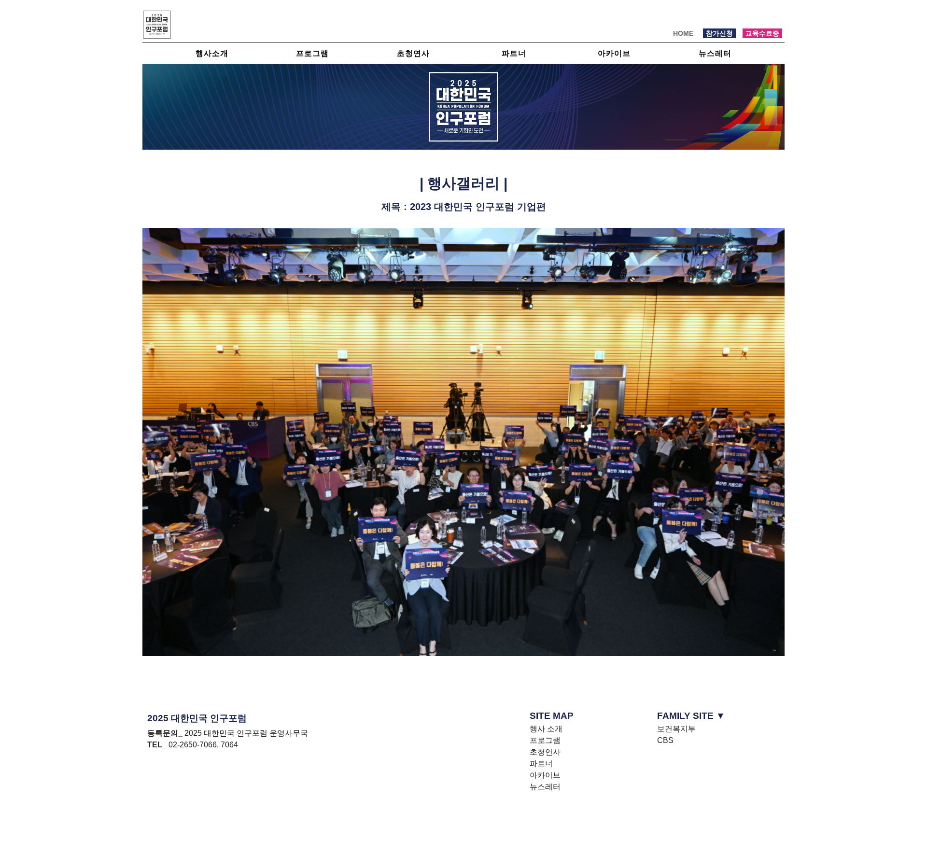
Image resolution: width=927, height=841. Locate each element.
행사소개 (212, 53)
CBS (665, 740)
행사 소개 (546, 729)
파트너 (514, 53)
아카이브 (614, 53)
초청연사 (413, 53)
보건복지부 (676, 729)
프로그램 (312, 53)
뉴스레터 (715, 53)
